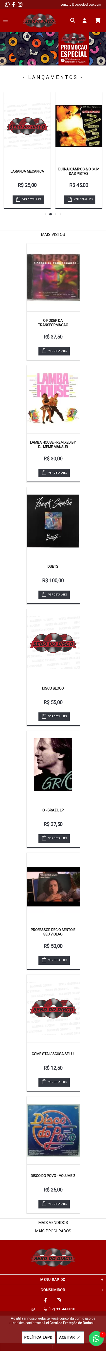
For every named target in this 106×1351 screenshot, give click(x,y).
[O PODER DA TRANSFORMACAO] (53, 277)
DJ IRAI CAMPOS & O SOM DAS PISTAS (78, 171)
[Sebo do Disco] (39, 20)
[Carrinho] (98, 20)
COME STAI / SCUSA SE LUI (53, 1054)
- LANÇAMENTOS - (53, 77)
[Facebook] (13, 4)
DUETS (53, 566)
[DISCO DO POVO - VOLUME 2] (53, 1130)
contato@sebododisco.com (80, 4)
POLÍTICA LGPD (38, 1337)
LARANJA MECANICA (27, 171)
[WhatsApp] (7, 4)
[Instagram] (20, 4)
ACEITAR (67, 1337)
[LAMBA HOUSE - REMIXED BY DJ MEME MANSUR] (53, 399)
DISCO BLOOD (53, 688)
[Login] (86, 20)
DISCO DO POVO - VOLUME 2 (53, 1176)
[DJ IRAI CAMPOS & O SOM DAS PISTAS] (78, 126)
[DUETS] (53, 521)
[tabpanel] (53, 48)
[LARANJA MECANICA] (27, 126)
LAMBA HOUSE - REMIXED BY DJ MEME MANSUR (53, 444)
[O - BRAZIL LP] (53, 765)
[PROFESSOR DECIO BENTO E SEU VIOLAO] (53, 887)
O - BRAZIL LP (53, 810)
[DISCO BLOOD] (53, 643)
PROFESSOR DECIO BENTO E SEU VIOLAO (53, 932)
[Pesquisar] (74, 20)
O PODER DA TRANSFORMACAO (53, 323)
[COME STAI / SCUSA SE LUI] (53, 1009)
